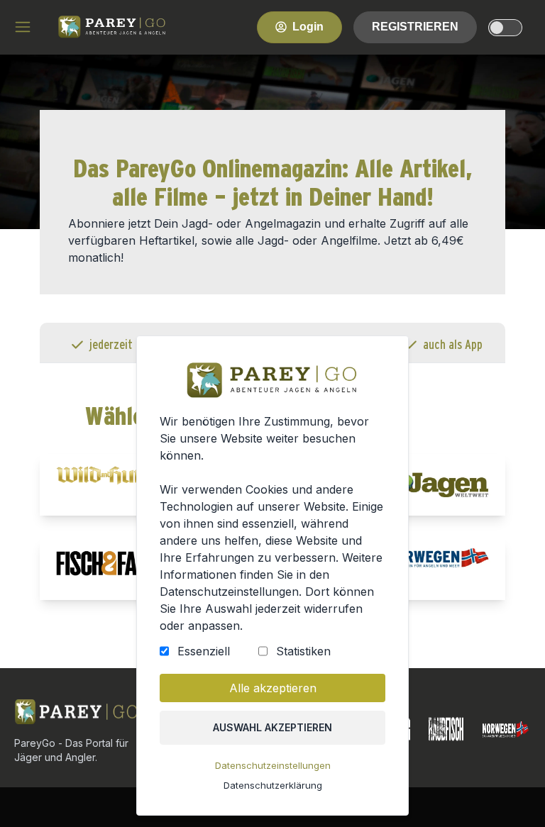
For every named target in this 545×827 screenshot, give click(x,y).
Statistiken (303, 651)
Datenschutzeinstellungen (273, 765)
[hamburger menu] (23, 27)
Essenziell (203, 651)
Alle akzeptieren (272, 688)
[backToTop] (511, 793)
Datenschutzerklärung (273, 785)
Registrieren (415, 27)
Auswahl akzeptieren (272, 727)
